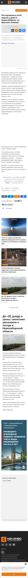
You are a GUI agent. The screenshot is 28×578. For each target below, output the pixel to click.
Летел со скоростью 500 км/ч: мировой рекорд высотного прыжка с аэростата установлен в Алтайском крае (13, 241)
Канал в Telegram (8, 204)
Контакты (3, 549)
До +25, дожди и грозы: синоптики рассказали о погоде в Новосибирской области (12, 298)
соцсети (14, 190)
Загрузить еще (14, 307)
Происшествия (6, 190)
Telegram (7, 182)
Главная (3, 10)
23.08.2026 (5, 246)
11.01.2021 (10, 26)
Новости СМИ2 (6, 480)
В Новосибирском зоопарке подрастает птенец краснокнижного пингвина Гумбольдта (13, 270)
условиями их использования (14, 570)
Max (24, 177)
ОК (14, 574)
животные (7, 188)
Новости (8, 10)
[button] (25, 564)
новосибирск (15, 188)
